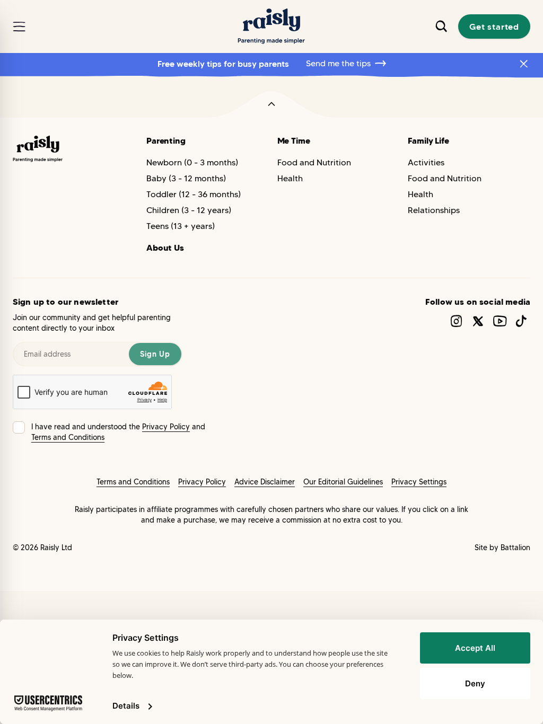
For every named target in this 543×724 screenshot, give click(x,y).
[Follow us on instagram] (456, 321)
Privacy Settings (418, 482)
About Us (165, 247)
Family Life (428, 140)
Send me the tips (338, 63)
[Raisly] (271, 26)
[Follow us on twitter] (478, 321)
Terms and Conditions (67, 437)
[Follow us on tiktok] (521, 321)
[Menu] (19, 26)
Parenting (166, 140)
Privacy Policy (166, 426)
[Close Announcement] (524, 63)
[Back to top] (271, 104)
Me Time (293, 140)
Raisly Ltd (56, 547)
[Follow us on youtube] (500, 321)
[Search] (441, 26)
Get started (494, 26)
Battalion (515, 547)
